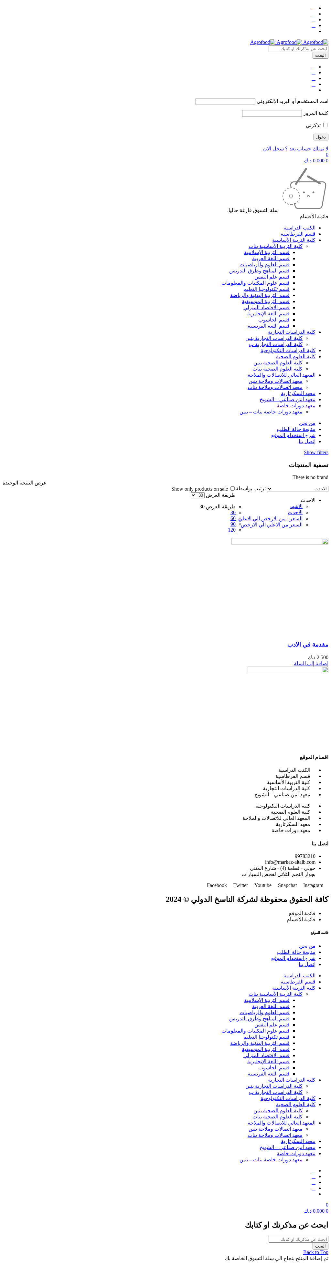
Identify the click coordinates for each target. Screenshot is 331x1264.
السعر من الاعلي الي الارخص (272, 524)
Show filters (316, 452)
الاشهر (296, 506)
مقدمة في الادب (307, 644)
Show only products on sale (200, 489)
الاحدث (295, 512)
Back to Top (315, 1252)
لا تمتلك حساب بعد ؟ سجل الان (295, 148)
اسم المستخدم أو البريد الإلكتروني (292, 101)
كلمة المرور (315, 113)
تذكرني (314, 125)
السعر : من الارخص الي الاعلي (270, 518)
